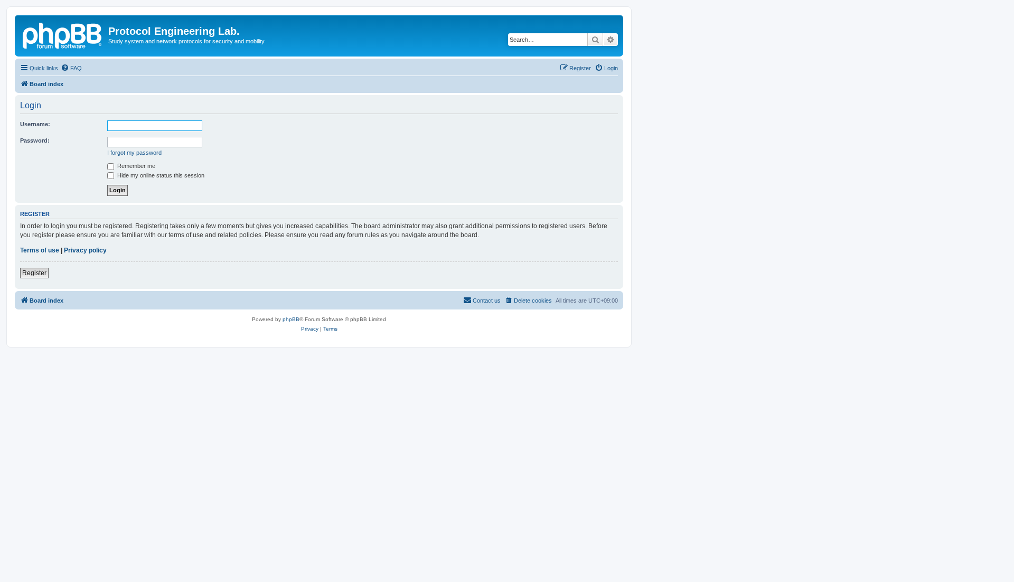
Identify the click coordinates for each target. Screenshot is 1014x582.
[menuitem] (71, 68)
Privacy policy (85, 250)
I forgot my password (134, 152)
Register (34, 273)
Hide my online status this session (160, 175)
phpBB (291, 319)
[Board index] (62, 34)
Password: (35, 140)
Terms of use (39, 250)
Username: (35, 124)
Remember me (135, 166)
